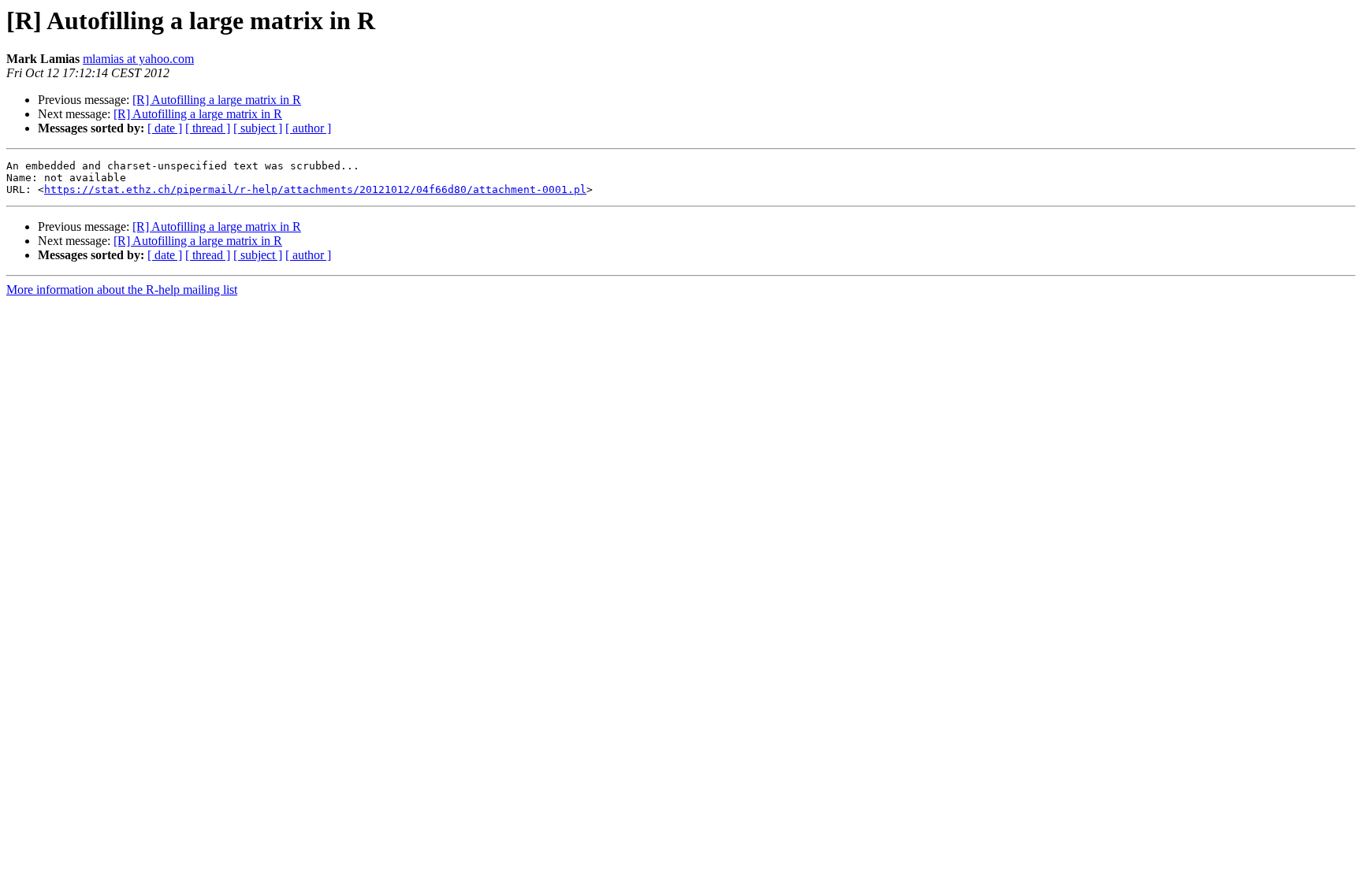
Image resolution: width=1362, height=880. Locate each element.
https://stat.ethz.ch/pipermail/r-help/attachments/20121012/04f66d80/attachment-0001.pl (315, 189)
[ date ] (164, 128)
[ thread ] (207, 128)
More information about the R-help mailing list (121, 289)
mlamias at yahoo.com (138, 58)
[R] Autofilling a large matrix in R (216, 99)
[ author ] (308, 128)
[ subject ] (257, 128)
